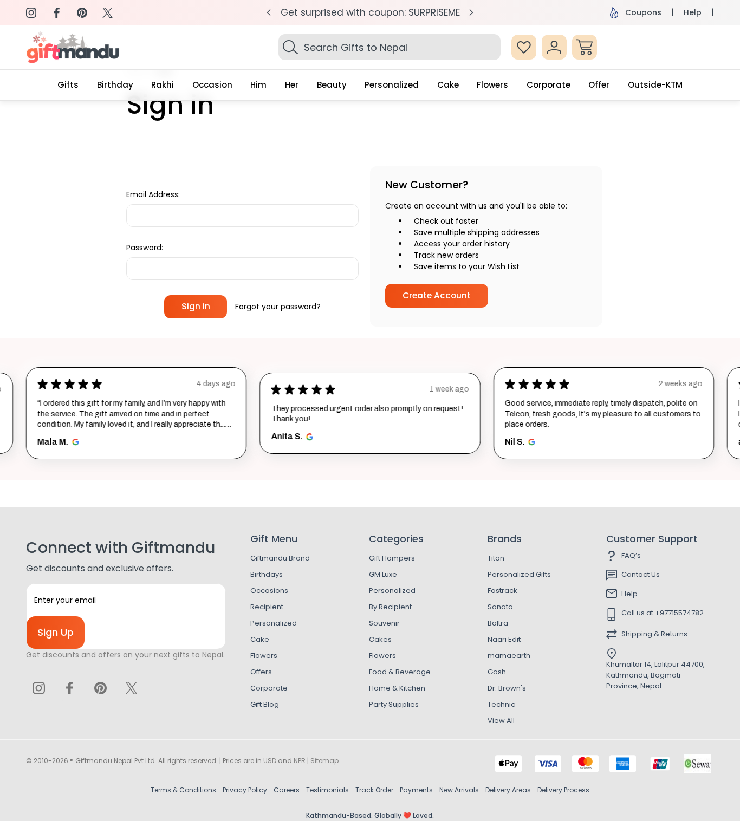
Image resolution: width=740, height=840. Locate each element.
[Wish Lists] (523, 47)
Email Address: (153, 194)
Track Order (374, 790)
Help (693, 12)
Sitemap (324, 760)
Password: (144, 247)
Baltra (498, 623)
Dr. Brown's (507, 688)
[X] (107, 13)
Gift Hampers (392, 558)
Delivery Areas (508, 790)
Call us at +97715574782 (662, 613)
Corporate (269, 688)
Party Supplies (394, 704)
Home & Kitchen (397, 688)
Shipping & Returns (654, 634)
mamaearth (509, 655)
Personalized (273, 623)
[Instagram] (31, 13)
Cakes (380, 639)
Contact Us (640, 574)
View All (501, 720)
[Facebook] (56, 13)
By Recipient (390, 607)
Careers (287, 790)
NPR (300, 760)
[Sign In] (554, 47)
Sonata (500, 607)
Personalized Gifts (519, 574)
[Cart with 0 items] (584, 47)
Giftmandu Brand (280, 558)
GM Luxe (383, 574)
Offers (261, 672)
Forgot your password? (278, 306)
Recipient (266, 607)
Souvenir (384, 623)
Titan (496, 558)
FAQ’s (631, 555)
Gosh (497, 672)
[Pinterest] (82, 13)
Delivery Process (563, 790)
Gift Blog (264, 704)
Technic (501, 704)
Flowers (263, 655)
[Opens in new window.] (74, 442)
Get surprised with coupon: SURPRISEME (370, 12)
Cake (259, 639)
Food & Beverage (400, 672)
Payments (416, 790)
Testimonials (327, 790)
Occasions (269, 590)
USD (269, 760)
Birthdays (266, 574)
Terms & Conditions (183, 790)
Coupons (643, 12)
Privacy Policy (245, 790)
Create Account (437, 295)
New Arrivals (459, 790)
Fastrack (502, 590)
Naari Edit (504, 639)
